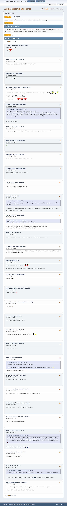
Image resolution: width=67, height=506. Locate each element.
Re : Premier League (24, 403)
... (13, 41)
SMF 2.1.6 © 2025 (7, 504)
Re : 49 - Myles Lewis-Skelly (17, 140)
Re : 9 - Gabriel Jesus (15, 232)
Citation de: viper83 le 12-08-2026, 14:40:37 (18, 109)
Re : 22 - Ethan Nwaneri (16, 73)
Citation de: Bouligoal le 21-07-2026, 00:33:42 (18, 435)
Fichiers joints (19, 35)
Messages (7, 35)
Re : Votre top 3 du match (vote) (19, 45)
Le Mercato (9, 104)
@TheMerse (18, 96)
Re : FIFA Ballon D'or (24, 389)
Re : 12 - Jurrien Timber (16, 316)
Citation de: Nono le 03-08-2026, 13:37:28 (17, 220)
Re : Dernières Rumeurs (19, 104)
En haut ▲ (61, 504)
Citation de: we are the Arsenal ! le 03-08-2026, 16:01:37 (20, 201)
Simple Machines (14, 504)
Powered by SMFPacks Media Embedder (26, 504)
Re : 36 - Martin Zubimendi (17, 59)
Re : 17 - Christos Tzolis (16, 357)
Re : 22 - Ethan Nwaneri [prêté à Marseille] (21, 302)
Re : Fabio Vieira (14, 196)
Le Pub (8, 45)
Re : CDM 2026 (23, 482)
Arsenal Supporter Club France (17, 9)
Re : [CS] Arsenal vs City (24, 87)
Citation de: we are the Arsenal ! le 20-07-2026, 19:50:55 (20, 470)
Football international (12, 389)
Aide (57, 504)
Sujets (13, 35)
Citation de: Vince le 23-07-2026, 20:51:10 (17, 362)
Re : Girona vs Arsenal (24, 288)
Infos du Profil (8, 23)
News (7, 59)
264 (15, 41)
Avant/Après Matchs (11, 87)
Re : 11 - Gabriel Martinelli (17, 182)
